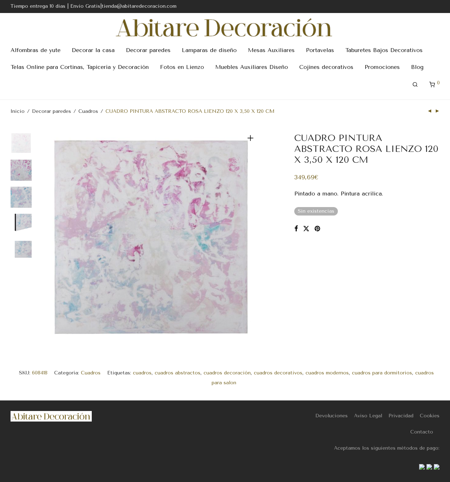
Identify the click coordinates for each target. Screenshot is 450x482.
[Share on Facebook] (296, 228)
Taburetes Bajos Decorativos (384, 50)
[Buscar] (415, 85)
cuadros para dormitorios (382, 373)
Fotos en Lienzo (182, 67)
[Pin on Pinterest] (318, 228)
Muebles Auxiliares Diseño (251, 67)
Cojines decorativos (326, 67)
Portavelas (320, 50)
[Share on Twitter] (306, 228)
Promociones (382, 67)
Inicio (18, 111)
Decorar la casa (93, 50)
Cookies (429, 416)
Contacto (421, 432)
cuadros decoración (227, 373)
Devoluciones (331, 416)
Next (252, 236)
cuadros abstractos (177, 373)
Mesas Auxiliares (271, 50)
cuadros (142, 373)
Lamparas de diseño (209, 50)
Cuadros (88, 111)
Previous (51, 236)
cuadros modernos (327, 373)
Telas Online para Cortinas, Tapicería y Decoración (80, 67)
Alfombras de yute (35, 50)
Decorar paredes (148, 50)
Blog (417, 67)
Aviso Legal (368, 416)
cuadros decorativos (278, 373)
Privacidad (400, 416)
